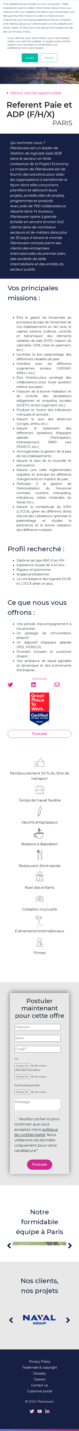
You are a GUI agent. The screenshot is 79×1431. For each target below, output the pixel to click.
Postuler (39, 734)
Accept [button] (29, 57)
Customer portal (39, 1391)
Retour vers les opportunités (36, 93)
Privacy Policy (39, 1362)
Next (70, 1245)
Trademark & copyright (39, 1367)
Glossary (39, 1373)
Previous (9, 1245)
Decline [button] (49, 57)
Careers (39, 1379)
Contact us (39, 1385)
